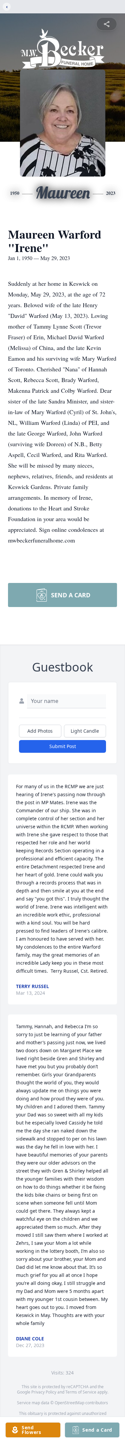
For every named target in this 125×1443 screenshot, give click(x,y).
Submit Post (62, 746)
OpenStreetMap (69, 1403)
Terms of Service (80, 1392)
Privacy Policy (43, 1392)
